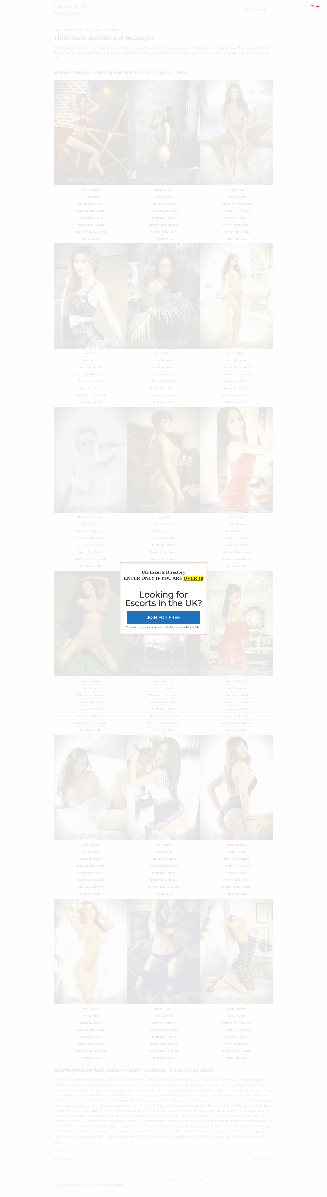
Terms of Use (176, 627)
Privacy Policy (193, 627)
